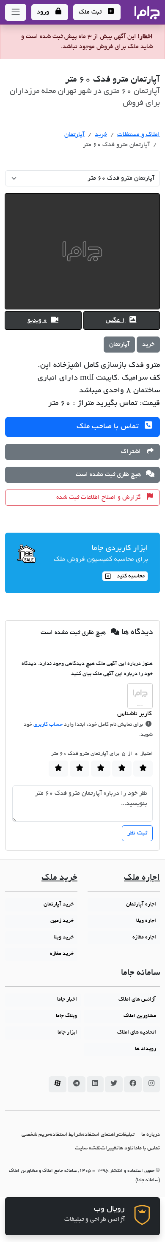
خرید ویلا (64, 938)
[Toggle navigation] (15, 12)
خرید (101, 134)
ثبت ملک (91, 12)
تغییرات (109, 1148)
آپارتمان (74, 134)
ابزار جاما (67, 1033)
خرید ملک (59, 878)
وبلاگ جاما (66, 1016)
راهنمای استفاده (100, 1135)
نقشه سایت (88, 1148)
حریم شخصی (36, 1135)
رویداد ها (145, 1049)
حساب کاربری (48, 725)
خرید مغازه (62, 954)
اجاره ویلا (146, 921)
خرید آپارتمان (59, 905)
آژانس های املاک (137, 1000)
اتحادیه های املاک (136, 1033)
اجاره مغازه (144, 938)
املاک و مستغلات (138, 134)
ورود (44, 12)
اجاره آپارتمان (141, 905)
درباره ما (150, 1135)
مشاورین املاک (140, 1016)
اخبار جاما (67, 1000)
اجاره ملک (142, 878)
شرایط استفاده (66, 1135)
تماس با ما (149, 1148)
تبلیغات (126, 1135)
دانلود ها (128, 1148)
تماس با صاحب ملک (109, 427)
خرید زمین (62, 921)
